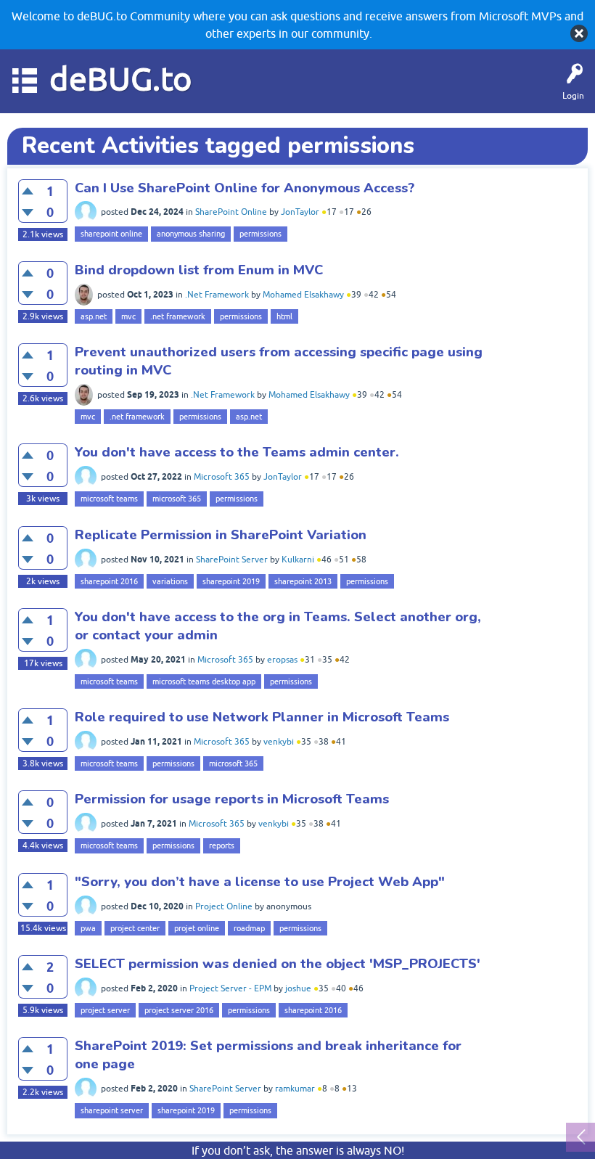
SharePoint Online (231, 212)
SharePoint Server (232, 559)
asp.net (94, 316)
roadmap (249, 928)
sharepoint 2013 (303, 581)
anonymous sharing (191, 233)
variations (170, 581)
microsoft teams (109, 498)
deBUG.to (120, 79)
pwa (88, 928)
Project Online (224, 906)
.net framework (177, 316)
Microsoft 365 (222, 477)
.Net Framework (217, 295)
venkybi (278, 742)
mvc (128, 316)
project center (135, 928)
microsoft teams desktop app (203, 681)
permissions (260, 233)
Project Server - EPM (230, 988)
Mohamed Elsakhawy (303, 295)
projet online (196, 928)
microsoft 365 (176, 498)
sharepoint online (111, 233)
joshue (298, 988)
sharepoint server (112, 1110)
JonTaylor (300, 212)
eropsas (282, 660)
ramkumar (295, 1089)
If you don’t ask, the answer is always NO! (298, 1150)
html (284, 316)
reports (221, 845)
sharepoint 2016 (109, 581)
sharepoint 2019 (231, 581)
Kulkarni (298, 559)
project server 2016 (178, 1010)
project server (105, 1010)
